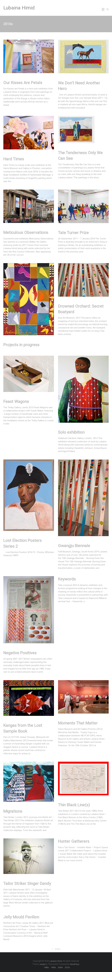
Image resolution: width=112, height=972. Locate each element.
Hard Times (13, 159)
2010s (67, 967)
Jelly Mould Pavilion (21, 917)
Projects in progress (21, 344)
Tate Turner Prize (73, 232)
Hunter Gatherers (73, 841)
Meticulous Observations (25, 232)
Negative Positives (20, 652)
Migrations (12, 811)
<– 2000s (56, 949)
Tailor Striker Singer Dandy (27, 883)
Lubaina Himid (19, 8)
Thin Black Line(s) (74, 804)
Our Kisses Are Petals (22, 82)
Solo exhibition (71, 432)
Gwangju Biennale (74, 545)
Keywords (67, 579)
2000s (60, 967)
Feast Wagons (16, 401)
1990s (53, 967)
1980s (46, 967)
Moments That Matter (78, 723)
